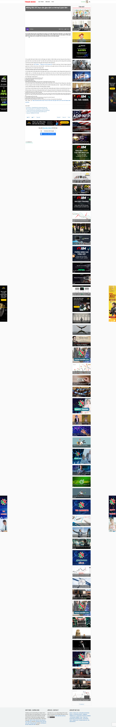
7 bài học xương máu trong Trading (80, 445)
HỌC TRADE (41, 1)
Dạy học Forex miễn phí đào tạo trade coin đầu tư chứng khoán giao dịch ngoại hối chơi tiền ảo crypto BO (81, 143)
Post (53, 1)
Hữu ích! (58, 117)
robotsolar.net (72, 721)
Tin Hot (81, 7)
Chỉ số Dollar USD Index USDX (79, 130)
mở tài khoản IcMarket (74, 717)
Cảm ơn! (64, 117)
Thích (69, 117)
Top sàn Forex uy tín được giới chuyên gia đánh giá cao (36, 111)
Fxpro (81, 717)
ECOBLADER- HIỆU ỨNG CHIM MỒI (80, 332)
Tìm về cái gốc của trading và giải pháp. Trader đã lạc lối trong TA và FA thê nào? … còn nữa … (81, 587)
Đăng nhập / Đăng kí (47, 128)
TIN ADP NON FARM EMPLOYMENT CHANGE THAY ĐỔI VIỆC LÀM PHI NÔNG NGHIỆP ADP (80, 120)
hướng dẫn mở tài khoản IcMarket (83, 715)
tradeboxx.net (75, 720)
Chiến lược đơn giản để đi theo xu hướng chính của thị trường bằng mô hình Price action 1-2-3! (81, 373)
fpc (88, 720)
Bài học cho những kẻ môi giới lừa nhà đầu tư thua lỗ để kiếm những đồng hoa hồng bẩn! (81, 649)
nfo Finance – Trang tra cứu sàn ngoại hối (43, 64)
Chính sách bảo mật (59, 715)
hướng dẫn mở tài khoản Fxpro (76, 718)
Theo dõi (38, 117)
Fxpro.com (85, 717)
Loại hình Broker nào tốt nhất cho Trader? (81, 321)
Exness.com (75, 712)
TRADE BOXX (30, 2)
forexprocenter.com (83, 720)
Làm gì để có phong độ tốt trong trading (81, 535)
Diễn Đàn (47, 1)
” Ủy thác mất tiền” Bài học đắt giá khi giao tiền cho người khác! (38, 110)
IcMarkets (85, 714)
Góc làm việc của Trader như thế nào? (80, 687)
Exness (71, 712)
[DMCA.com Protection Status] (51, 717)
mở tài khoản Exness (77, 714)
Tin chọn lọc (81, 704)
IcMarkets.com (73, 715)
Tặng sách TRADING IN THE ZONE (32, 113)
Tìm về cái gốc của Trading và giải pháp (81, 574)
